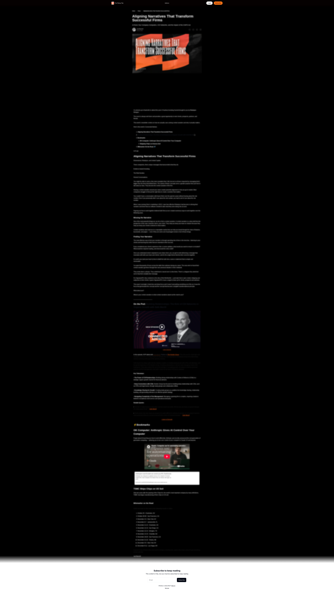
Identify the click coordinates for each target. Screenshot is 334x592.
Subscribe (181, 580)
